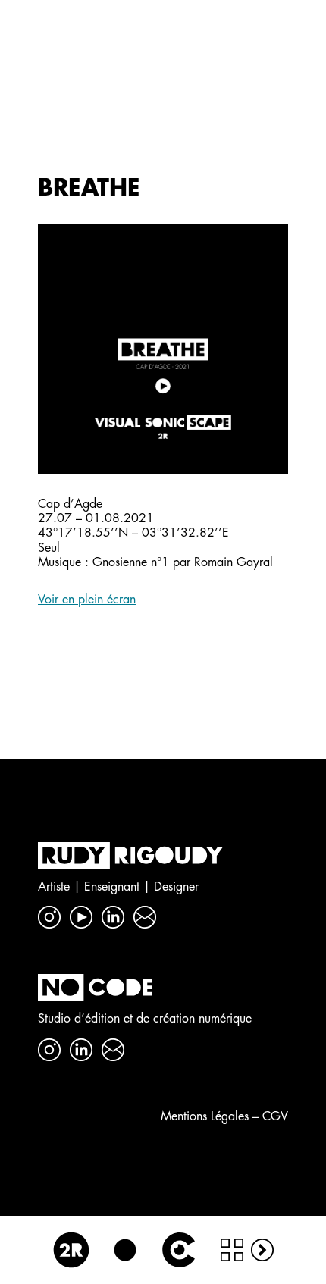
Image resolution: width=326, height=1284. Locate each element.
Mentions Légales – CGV (224, 1116)
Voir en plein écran (87, 599)
